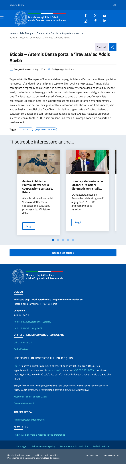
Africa (25, 129)
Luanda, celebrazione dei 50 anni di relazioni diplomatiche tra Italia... (87, 184)
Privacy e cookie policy (43, 446)
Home (13, 33)
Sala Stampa (26, 33)
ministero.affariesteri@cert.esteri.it (32, 321)
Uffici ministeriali (23, 342)
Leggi (29, 226)
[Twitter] (94, 15)
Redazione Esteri (101, 446)
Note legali (21, 446)
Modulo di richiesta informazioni (30, 396)
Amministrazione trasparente (29, 419)
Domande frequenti (24, 403)
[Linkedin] (103, 20)
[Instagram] (84, 20)
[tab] (53, 240)
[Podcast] (94, 20)
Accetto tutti (111, 455)
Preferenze (92, 455)
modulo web (54, 370)
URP (17, 366)
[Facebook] (84, 15)
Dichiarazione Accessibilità (74, 446)
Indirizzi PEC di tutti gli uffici (28, 328)
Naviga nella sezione (63, 253)
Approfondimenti (71, 33)
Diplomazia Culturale (45, 129)
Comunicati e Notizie (47, 33)
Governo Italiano (17, 4)
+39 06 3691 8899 (84, 370)
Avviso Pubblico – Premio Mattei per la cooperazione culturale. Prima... (37, 186)
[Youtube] (103, 15)
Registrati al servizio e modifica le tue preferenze (39, 434)
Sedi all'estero (21, 349)
